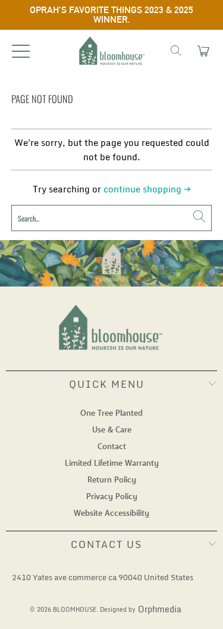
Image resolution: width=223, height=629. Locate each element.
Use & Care (111, 430)
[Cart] (202, 51)
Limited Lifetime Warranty (112, 463)
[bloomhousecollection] (112, 50)
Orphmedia (159, 609)
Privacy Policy (111, 497)
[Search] (176, 51)
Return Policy (111, 480)
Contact (112, 447)
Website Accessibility (111, 513)
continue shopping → (147, 189)
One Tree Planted (111, 413)
